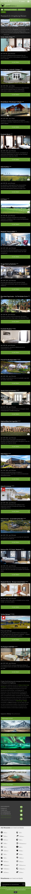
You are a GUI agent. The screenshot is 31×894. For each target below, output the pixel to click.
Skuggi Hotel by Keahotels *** (9, 264)
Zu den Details (15, 62)
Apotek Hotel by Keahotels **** (10, 390)
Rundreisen (21, 9)
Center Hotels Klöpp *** (8, 37)
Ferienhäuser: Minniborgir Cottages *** (12, 102)
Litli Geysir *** (5, 199)
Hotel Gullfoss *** (6, 166)
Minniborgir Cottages (21, 700)
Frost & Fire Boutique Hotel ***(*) (10, 359)
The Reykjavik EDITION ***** (9, 647)
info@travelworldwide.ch (6, 815)
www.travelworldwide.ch (6, 817)
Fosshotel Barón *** (7, 134)
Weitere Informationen (20, 889)
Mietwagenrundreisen (10, 9)
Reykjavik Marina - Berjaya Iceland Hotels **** (14, 582)
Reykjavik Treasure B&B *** (9, 231)
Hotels (3, 12)
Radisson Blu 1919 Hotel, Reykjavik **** (12, 549)
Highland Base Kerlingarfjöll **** (10, 421)
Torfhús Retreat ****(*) (7, 614)
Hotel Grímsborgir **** (7, 486)
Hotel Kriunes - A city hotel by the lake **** (13, 518)
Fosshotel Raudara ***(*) (8, 329)
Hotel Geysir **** (6, 454)
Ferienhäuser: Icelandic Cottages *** (11, 69)
